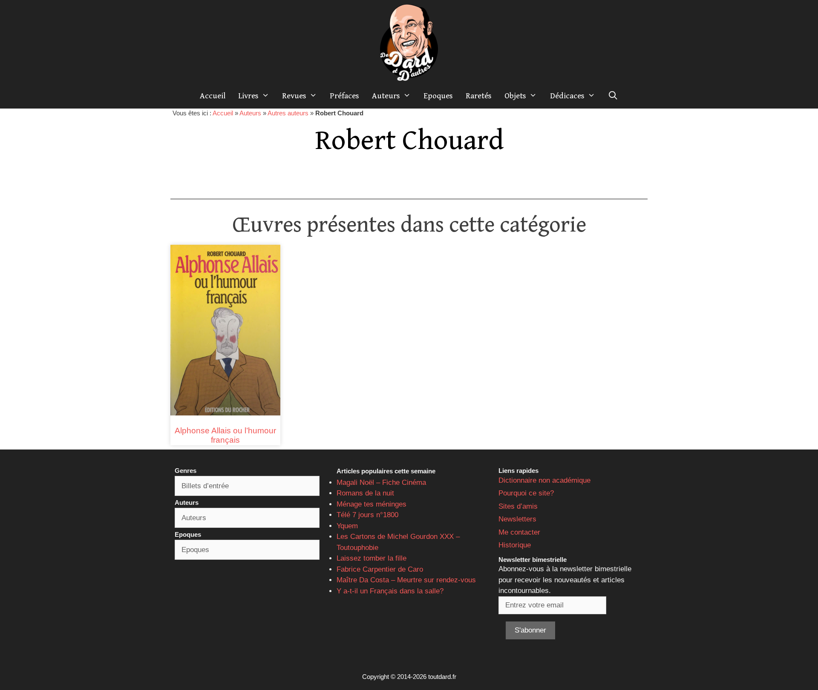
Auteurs (386, 95)
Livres (248, 95)
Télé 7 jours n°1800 (367, 515)
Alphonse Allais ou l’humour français (225, 435)
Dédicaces (567, 95)
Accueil (212, 95)
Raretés (479, 95)
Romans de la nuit (365, 493)
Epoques (438, 95)
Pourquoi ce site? (526, 493)
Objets (515, 95)
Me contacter (519, 532)
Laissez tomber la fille (371, 558)
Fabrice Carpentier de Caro (380, 569)
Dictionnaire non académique (544, 480)
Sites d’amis (518, 506)
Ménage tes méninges (371, 504)
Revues (294, 95)
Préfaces (344, 95)
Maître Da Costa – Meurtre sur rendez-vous (406, 580)
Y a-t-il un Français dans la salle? (390, 591)
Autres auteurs (288, 113)
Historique (514, 545)
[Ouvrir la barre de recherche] (613, 96)
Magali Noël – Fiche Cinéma (381, 482)
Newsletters (517, 519)
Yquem (347, 526)
